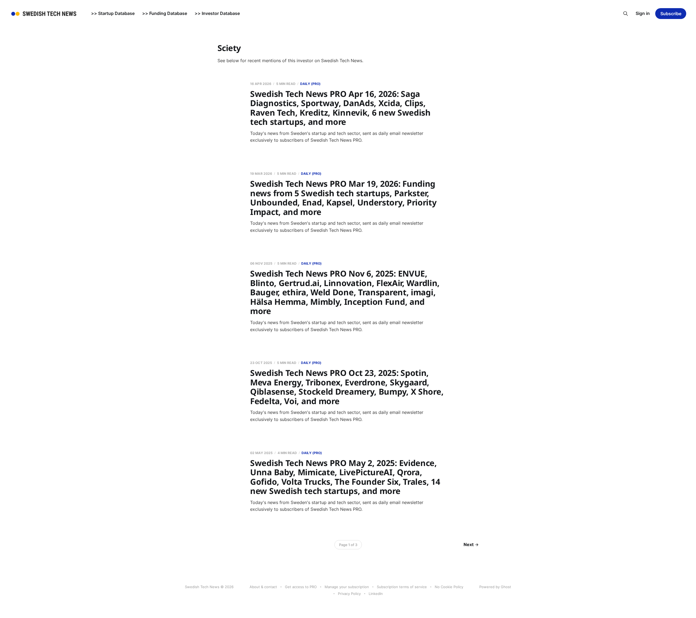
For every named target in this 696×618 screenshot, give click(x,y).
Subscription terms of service (402, 587)
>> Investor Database (217, 13)
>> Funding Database (164, 13)
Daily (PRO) (310, 84)
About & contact (263, 587)
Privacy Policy (349, 593)
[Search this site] (626, 13)
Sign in (643, 13)
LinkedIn (376, 593)
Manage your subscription (347, 587)
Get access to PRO (301, 587)
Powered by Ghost (495, 587)
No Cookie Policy (449, 587)
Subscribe (670, 13)
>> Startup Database (113, 13)
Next (469, 544)
